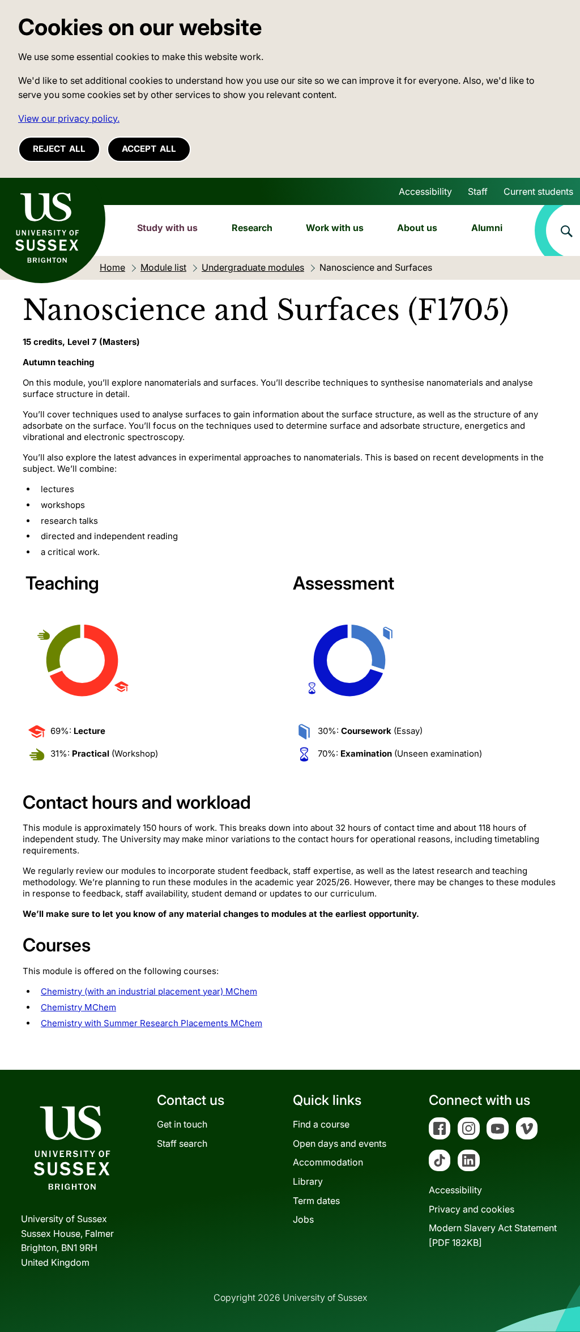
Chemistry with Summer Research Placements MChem (151, 1023)
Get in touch (182, 1124)
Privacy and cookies (471, 1209)
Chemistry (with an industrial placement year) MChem (149, 991)
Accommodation (328, 1162)
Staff (478, 191)
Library (308, 1181)
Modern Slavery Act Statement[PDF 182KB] (493, 1235)
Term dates (316, 1200)
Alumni (486, 227)
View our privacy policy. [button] (69, 118)
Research (252, 227)
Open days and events (339, 1143)
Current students (538, 191)
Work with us (335, 227)
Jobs (303, 1219)
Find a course (321, 1124)
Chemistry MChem (78, 1007)
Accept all (149, 148)
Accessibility (425, 191)
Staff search (182, 1143)
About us (417, 227)
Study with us (167, 227)
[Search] (557, 230)
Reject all (59, 148)
